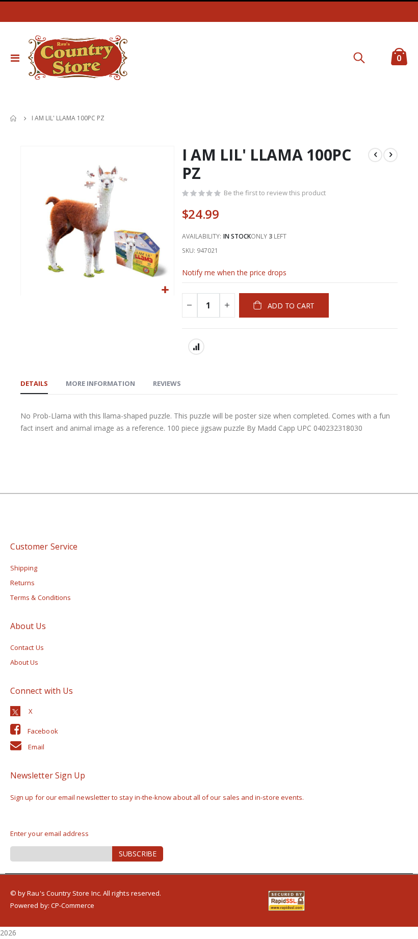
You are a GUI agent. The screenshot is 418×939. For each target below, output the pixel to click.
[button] (165, 290)
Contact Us (27, 647)
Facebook (43, 731)
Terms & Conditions (40, 597)
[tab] (34, 384)
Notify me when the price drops (234, 272)
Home (13, 118)
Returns (22, 582)
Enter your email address (49, 833)
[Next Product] (390, 155)
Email (36, 746)
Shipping (24, 567)
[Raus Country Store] (77, 57)
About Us (24, 662)
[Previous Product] (375, 155)
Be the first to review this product (275, 192)
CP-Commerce (73, 905)
